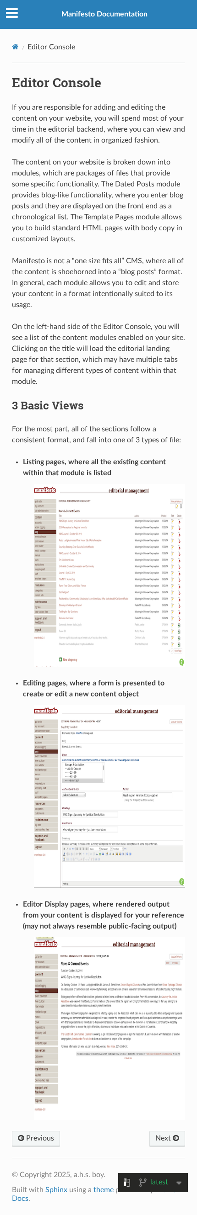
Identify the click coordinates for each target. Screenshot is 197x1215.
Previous (39, 1138)
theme (103, 1190)
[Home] (15, 47)
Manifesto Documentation (104, 14)
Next (164, 1138)
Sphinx (56, 1190)
